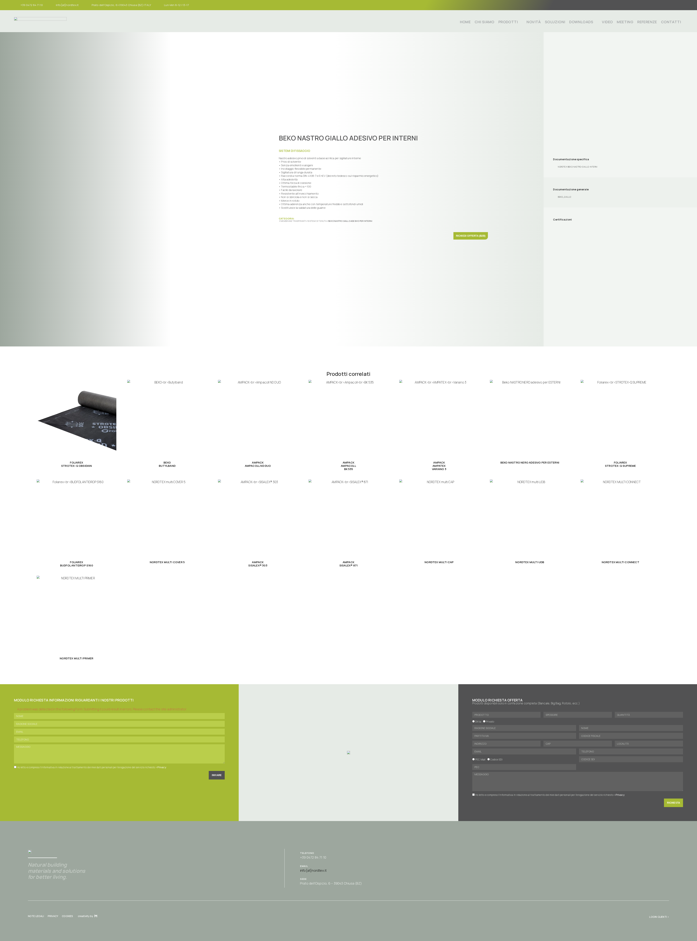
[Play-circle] (627, 917)
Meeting (625, 21)
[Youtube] (672, 5)
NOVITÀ (534, 21)
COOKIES (67, 916)
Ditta (478, 721)
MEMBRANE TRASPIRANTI (293, 221)
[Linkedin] (679, 5)
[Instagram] (665, 5)
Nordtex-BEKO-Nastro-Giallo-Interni (577, 166)
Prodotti (508, 21)
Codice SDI (496, 759)
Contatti (671, 21)
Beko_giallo (564, 196)
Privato (490, 721)
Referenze (647, 21)
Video (607, 21)
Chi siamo (484, 21)
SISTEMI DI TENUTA (317, 221)
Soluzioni (555, 21)
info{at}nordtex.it (313, 870)
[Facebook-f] (658, 5)
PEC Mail (480, 759)
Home (465, 21)
